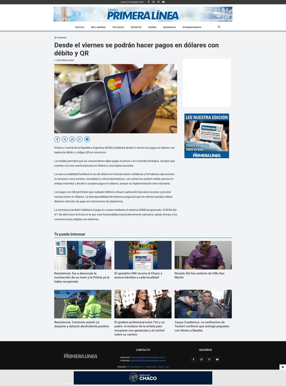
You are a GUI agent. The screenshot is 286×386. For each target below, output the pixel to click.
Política (79, 27)
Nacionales (169, 27)
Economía (61, 37)
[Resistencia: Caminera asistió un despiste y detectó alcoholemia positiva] (82, 304)
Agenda (152, 27)
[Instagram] (153, 2)
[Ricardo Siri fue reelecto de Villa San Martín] (203, 255)
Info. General (98, 27)
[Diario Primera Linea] (143, 14)
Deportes (136, 27)
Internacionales (192, 27)
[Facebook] (148, 2)
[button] (219, 27)
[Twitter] (158, 2)
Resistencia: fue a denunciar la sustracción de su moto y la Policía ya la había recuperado (81, 277)
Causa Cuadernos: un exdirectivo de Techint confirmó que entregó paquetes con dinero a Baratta (202, 326)
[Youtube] (163, 2)
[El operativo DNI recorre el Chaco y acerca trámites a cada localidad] (143, 255)
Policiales (118, 27)
